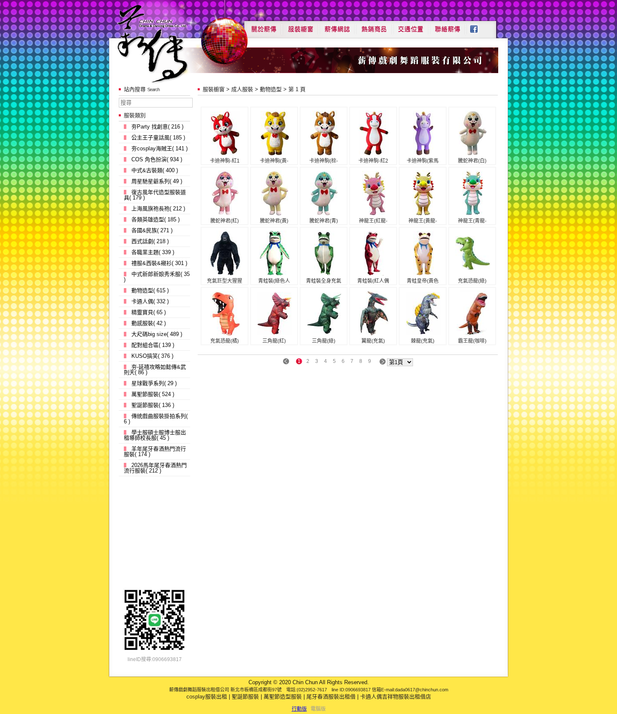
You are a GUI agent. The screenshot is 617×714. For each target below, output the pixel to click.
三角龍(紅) (274, 341)
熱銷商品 (374, 26)
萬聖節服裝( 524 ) (152, 394)
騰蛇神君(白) (472, 161)
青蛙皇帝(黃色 (423, 281)
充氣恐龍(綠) (472, 281)
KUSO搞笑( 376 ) (152, 356)
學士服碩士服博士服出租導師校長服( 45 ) (155, 435)
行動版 (299, 709)
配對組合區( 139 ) (152, 345)
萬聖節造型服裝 (283, 696)
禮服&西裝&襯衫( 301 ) (159, 263)
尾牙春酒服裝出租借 (331, 696)
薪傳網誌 (337, 26)
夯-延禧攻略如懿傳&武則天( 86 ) (155, 369)
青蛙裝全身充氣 (323, 281)
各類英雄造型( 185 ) (155, 219)
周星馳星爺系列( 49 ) (156, 181)
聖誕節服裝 (245, 696)
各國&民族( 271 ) (152, 230)
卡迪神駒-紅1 (225, 161)
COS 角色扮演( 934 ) (156, 159)
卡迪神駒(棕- (323, 161)
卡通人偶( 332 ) (150, 301)
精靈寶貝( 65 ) (148, 312)
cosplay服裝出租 (206, 696)
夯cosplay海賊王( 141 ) (159, 148)
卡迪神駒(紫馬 (423, 161)
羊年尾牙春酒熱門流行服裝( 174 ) (155, 451)
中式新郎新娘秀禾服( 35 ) (157, 276)
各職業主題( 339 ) (152, 252)
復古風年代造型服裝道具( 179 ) (155, 194)
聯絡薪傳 (447, 26)
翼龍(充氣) (373, 341)
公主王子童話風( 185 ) (158, 137)
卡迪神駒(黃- (274, 161)
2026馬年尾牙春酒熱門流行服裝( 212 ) (155, 467)
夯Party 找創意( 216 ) (157, 126)
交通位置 (410, 26)
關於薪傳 (263, 26)
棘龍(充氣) (422, 341)
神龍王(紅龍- (373, 221)
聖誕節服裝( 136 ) (152, 405)
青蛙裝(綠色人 (274, 281)
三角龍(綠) (323, 341)
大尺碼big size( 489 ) (156, 334)
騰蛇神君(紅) (224, 221)
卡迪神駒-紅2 (373, 161)
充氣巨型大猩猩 (224, 281)
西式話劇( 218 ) (150, 241)
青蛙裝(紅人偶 (373, 281)
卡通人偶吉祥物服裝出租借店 (395, 696)
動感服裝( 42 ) (148, 323)
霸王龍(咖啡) (472, 341)
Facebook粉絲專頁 (478, 26)
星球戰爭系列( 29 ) (154, 383)
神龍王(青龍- (472, 221)
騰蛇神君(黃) (274, 221)
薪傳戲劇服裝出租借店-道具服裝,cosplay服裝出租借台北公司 (168, 43)
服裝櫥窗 (300, 26)
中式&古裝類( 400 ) (154, 170)
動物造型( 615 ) (150, 290)
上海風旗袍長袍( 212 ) (158, 208)
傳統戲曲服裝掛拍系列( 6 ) (156, 418)
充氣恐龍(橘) (224, 341)
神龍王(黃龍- (422, 221)
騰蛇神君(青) (323, 221)
